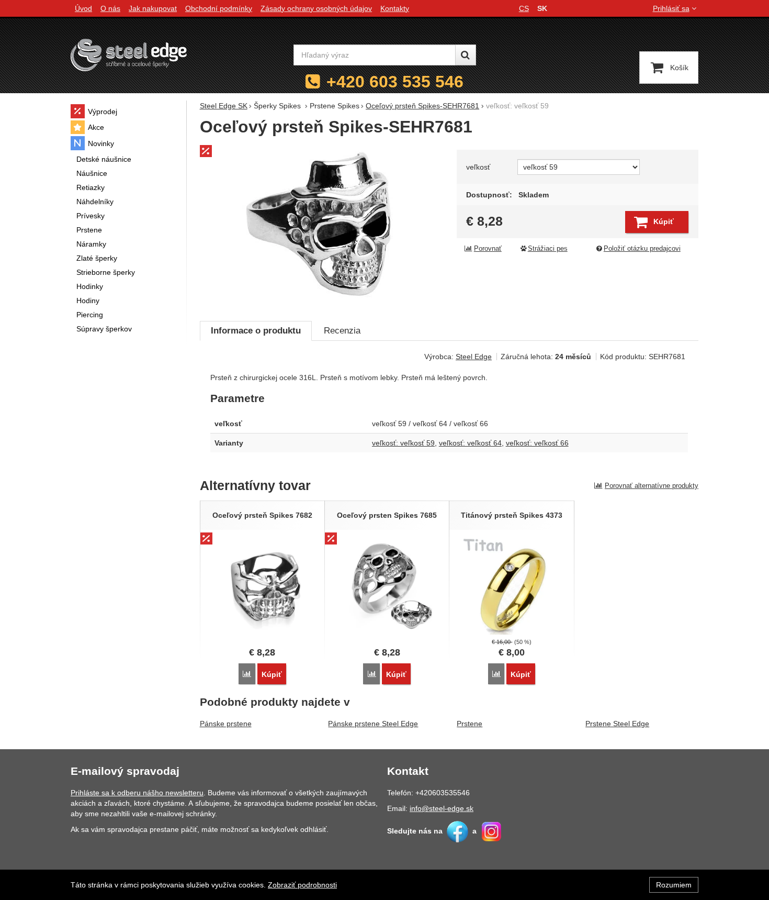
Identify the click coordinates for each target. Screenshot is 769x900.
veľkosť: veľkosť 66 (537, 443)
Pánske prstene (226, 723)
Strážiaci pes (548, 248)
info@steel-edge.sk (441, 808)
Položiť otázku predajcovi (642, 248)
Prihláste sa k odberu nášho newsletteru (137, 792)
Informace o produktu (256, 331)
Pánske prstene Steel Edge (373, 723)
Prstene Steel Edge (617, 723)
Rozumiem (674, 885)
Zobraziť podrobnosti (302, 885)
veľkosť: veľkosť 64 (470, 443)
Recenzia (342, 331)
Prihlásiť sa (671, 8)
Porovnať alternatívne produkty (651, 486)
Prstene (469, 723)
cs (524, 8)
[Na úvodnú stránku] (129, 55)
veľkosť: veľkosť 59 (403, 443)
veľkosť (478, 167)
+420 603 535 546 (394, 81)
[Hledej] (465, 55)
